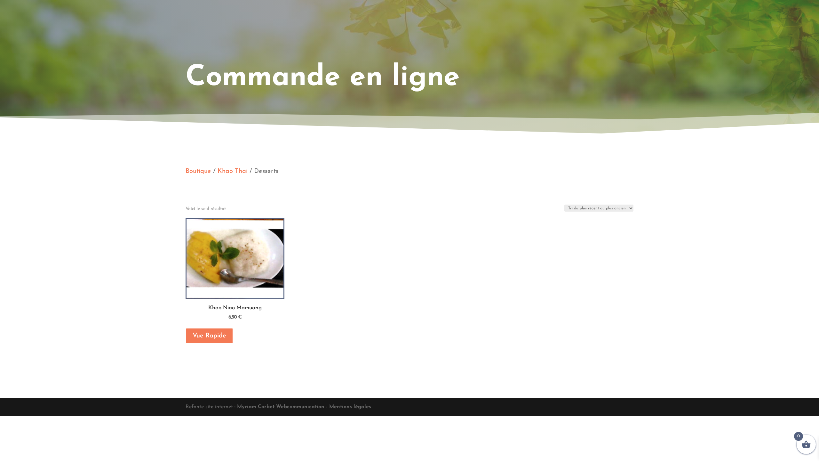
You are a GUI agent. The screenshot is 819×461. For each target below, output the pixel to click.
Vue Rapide (209, 336)
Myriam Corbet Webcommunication (279, 406)
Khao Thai (233, 171)
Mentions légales (350, 406)
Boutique (198, 171)
